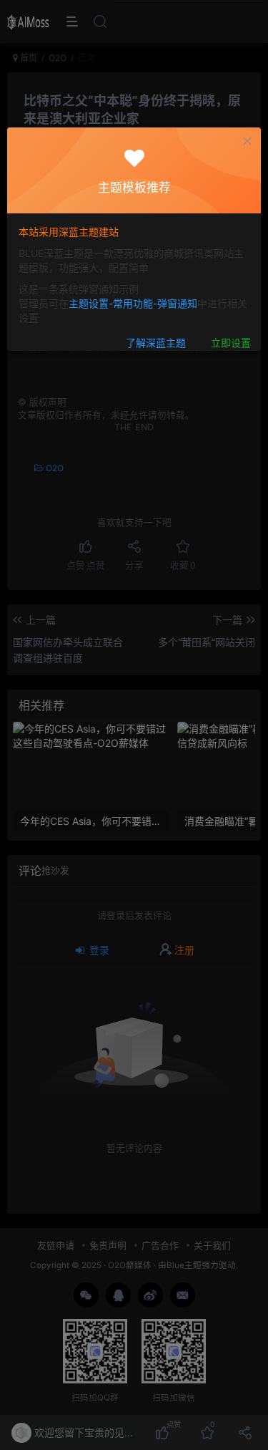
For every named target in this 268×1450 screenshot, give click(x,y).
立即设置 (231, 343)
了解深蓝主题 (156, 343)
